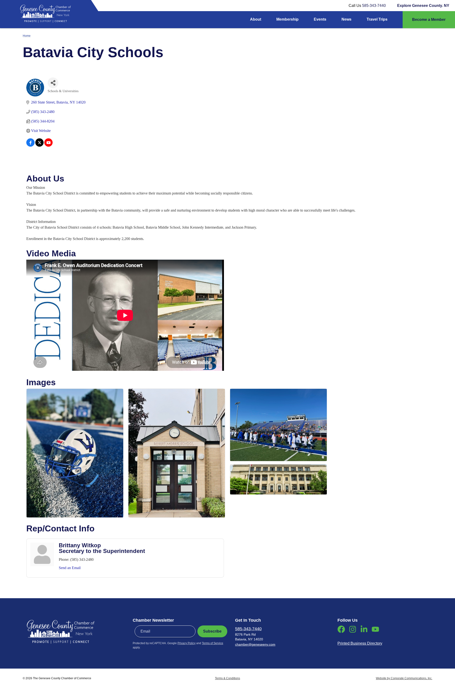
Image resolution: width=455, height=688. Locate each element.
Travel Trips (377, 19)
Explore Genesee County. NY (423, 6)
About (255, 19)
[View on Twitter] (39, 145)
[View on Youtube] (48, 145)
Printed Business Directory (359, 643)
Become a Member (429, 20)
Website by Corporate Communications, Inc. (404, 678)
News (346, 19)
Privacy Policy (186, 643)
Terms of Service (212, 643)
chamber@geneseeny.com (255, 644)
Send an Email (70, 568)
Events (320, 19)
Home (27, 35)
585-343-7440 (374, 6)
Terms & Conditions (227, 678)
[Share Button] (53, 82)
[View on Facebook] (30, 145)
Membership (287, 19)
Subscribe (212, 631)
